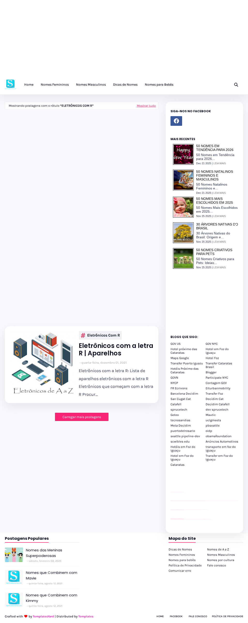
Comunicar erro (180, 570)
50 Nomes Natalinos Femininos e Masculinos (214, 175)
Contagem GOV (216, 383)
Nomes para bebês (182, 560)
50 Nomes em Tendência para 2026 (214, 148)
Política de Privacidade (185, 565)
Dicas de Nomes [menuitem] (125, 85)
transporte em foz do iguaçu (221, 448)
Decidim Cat (215, 399)
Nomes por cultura (220, 560)
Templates (85, 616)
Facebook (176, 616)
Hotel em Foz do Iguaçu (217, 350)
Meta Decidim (180, 425)
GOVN (174, 377)
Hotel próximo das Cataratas (183, 350)
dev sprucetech (217, 409)
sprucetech (178, 409)
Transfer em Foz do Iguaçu (219, 457)
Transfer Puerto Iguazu (186, 363)
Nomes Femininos (182, 554)
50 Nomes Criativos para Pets (214, 252)
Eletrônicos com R (103, 335)
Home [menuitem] (28, 85)
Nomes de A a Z (218, 549)
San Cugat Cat (180, 399)
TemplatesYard (43, 616)
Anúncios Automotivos (222, 441)
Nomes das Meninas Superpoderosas (44, 553)
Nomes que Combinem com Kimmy (51, 598)
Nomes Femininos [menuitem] (55, 85)
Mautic (211, 415)
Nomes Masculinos (221, 554)
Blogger (211, 372)
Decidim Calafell (218, 404)
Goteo (174, 415)
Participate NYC (217, 377)
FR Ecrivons (178, 388)
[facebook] (176, 121)
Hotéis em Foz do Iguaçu (182, 448)
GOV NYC (212, 343)
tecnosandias (180, 420)
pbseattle (213, 425)
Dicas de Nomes (180, 549)
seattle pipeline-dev (185, 436)
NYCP (174, 383)
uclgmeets (213, 420)
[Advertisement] (124, 41)
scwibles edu (180, 441)
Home (160, 616)
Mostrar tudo (146, 105)
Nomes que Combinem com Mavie (51, 575)
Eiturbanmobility (218, 388)
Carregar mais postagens (81, 417)
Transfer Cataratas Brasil (219, 365)
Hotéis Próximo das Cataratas (184, 370)
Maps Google (179, 358)
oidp (209, 431)
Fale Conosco (198, 616)
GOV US (175, 343)
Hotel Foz (212, 358)
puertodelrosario (182, 431)
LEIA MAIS (219, 163)
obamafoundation (219, 436)
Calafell (175, 404)
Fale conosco (216, 565)
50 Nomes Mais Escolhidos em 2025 (214, 200)
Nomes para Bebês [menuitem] (159, 85)
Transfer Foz (214, 393)
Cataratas (177, 464)
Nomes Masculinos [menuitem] (91, 85)
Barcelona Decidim (184, 393)
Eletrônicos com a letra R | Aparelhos (116, 349)
